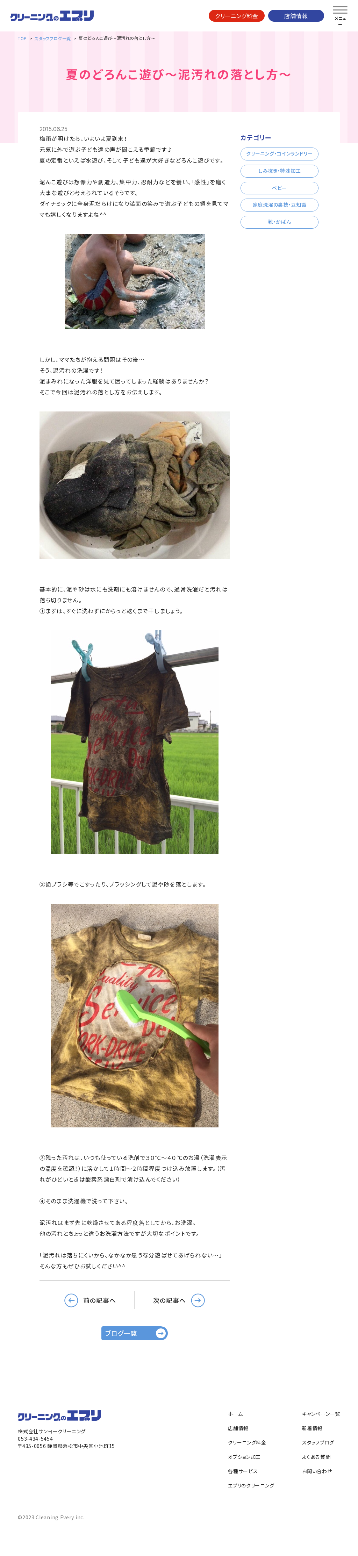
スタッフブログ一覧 (53, 38)
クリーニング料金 (236, 16)
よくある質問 (316, 1456)
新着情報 (312, 1428)
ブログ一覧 (121, 1333)
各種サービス (243, 1471)
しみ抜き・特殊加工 (279, 170)
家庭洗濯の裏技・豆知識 (280, 204)
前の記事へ (99, 1299)
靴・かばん (279, 221)
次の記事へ (169, 1299)
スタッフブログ (318, 1442)
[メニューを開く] (340, 10)
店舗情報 (296, 16)
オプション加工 (244, 1456)
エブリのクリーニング (251, 1485)
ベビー (279, 187)
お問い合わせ (317, 1471)
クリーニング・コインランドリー (279, 153)
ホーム (235, 1413)
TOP (22, 38)
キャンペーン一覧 (321, 1413)
